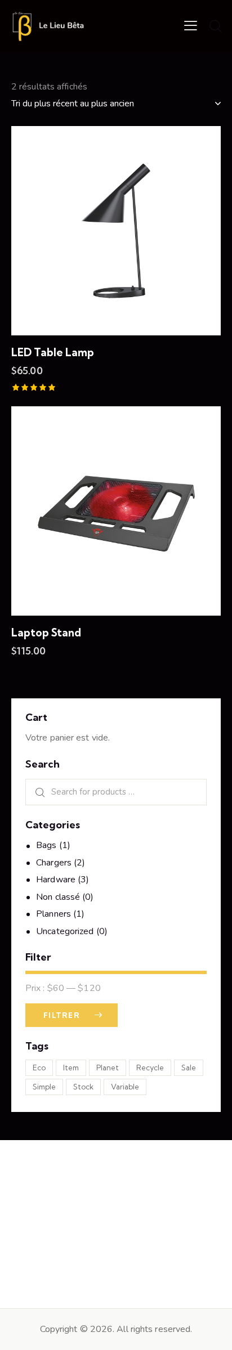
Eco (39, 1067)
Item (71, 1067)
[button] (190, 25)
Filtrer (61, 1015)
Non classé (58, 897)
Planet (107, 1067)
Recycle (150, 1067)
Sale (188, 1067)
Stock (83, 1086)
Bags (46, 845)
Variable (125, 1086)
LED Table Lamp (52, 352)
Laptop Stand (46, 632)
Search (36, 792)
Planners (53, 914)
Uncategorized (64, 931)
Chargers (54, 862)
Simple (44, 1086)
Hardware (55, 879)
